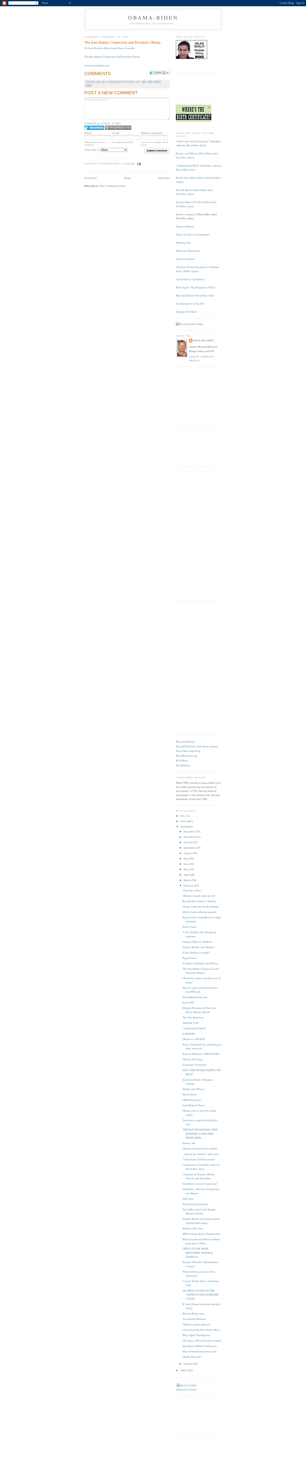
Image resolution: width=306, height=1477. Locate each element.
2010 (183, 821)
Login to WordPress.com (118, 127)
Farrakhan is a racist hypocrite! (200, 1184)
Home (127, 178)
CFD (194, 791)
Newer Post (90, 178)
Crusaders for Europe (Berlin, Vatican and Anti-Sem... (199, 1176)
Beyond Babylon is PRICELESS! (201, 1054)
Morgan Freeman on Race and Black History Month (199, 1010)
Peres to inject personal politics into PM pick (200, 990)
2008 (183, 1370)
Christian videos (192, 890)
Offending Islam (192, 1100)
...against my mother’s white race (201, 1154)
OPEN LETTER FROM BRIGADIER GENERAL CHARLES (198, 1253)
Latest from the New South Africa (201, 1330)
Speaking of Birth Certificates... (200, 1346)
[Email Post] (139, 164)
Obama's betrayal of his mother (200, 1148)
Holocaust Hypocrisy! (188, 251)
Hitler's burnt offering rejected (199, 912)
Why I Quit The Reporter (196, 1335)
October (188, 842)
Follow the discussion (166, 72)
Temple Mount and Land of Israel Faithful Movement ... (201, 1221)
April (187, 875)
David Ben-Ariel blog (188, 751)
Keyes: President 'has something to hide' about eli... (202, 1046)
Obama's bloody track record (199, 896)
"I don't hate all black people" (192, 141)
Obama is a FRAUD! (194, 1039)
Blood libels (190, 1094)
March (188, 880)
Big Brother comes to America (199, 901)
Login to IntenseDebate (94, 127)
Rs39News (182, 760)
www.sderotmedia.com (96, 65)
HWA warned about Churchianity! (202, 1234)
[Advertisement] (197, 86)
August (188, 853)
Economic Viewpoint (194, 1065)
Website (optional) (151, 133)
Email (115, 133)
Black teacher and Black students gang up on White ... (201, 1241)
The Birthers (183, 765)
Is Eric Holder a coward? (196, 952)
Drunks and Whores (194, 1089)
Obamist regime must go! (197, 1324)
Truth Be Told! (191, 1023)
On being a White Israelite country (202, 1340)
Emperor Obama (185, 226)
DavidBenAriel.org (186, 756)
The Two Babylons (193, 1017)
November (190, 837)
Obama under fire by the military (201, 906)
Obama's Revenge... (193, 1059)
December (189, 831)
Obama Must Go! (192, 1357)
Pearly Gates (190, 927)
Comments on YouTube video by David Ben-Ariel (201, 1167)
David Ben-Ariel (196, 145)
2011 (183, 816)
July (186, 858)
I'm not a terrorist (185, 259)
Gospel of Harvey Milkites (197, 942)
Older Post (164, 178)
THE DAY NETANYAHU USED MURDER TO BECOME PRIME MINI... (200, 1134)
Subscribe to (92, 149)
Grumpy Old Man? (186, 312)
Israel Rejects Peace (194, 1105)
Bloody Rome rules (193, 1313)
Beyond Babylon (185, 741)
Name (87, 133)
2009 (183, 826)
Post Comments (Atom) (113, 186)
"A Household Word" (194, 1028)
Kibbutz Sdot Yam (193, 1228)
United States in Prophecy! (191, 279)
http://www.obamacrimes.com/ (200, 1351)
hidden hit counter (186, 1389)
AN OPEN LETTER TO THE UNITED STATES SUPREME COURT (201, 1295)
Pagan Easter (190, 958)
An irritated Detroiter (194, 1319)
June (186, 864)
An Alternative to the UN (190, 303)
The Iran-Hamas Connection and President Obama (112, 56)
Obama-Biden (153, 17)
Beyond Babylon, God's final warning (197, 746)
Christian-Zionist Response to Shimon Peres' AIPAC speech (197, 269)
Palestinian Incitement (195, 1204)
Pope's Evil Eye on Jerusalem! (192, 234)
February (189, 885)
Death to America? (186, 214)
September (190, 847)
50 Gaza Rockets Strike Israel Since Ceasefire (109, 48)
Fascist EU (188, 1002)
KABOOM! (189, 1034)
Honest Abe (189, 1143)
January (188, 1363)
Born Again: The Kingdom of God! (195, 287)
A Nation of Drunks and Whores (200, 963)
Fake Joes (188, 1198)
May (186, 869)
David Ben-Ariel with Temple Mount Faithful (199, 1211)
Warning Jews (183, 242)
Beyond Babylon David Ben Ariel (195, 295)
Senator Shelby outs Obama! (198, 947)
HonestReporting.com (195, 997)
